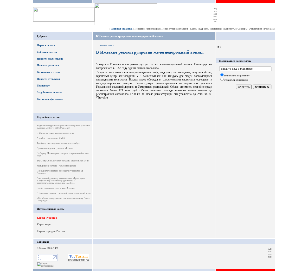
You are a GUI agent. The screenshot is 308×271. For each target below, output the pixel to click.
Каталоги (182, 28)
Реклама (269, 28)
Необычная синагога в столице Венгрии (56, 188)
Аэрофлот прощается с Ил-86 (51, 138)
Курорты (204, 28)
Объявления (255, 28)
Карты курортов (47, 217)
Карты (193, 28)
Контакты (230, 28)
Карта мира (44, 224)
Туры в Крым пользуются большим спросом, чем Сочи (63, 161)
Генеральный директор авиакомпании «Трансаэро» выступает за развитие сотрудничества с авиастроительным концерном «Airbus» (61, 180)
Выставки (216, 28)
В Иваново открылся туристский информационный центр (64, 193)
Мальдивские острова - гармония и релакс (56, 166)
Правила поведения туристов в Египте (55, 148)
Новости (139, 28)
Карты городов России (51, 231)
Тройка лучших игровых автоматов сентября (58, 143)
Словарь (242, 28)
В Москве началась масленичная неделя (55, 133)
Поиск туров (168, 28)
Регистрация (153, 28)
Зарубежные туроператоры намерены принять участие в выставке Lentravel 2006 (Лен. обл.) (63, 126)
